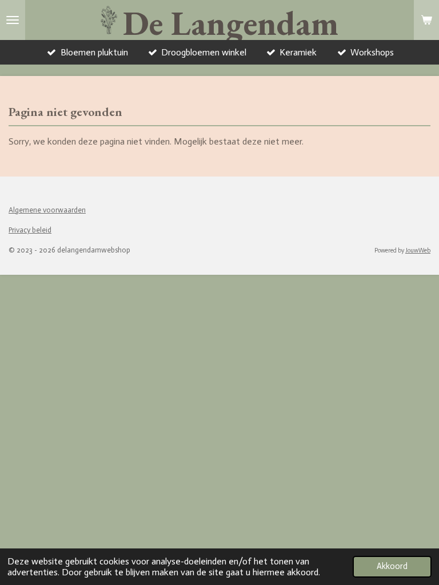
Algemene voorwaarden (47, 210)
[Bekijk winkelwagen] (426, 20)
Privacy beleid (30, 230)
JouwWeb (417, 250)
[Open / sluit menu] (12, 20)
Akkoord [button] (392, 566)
